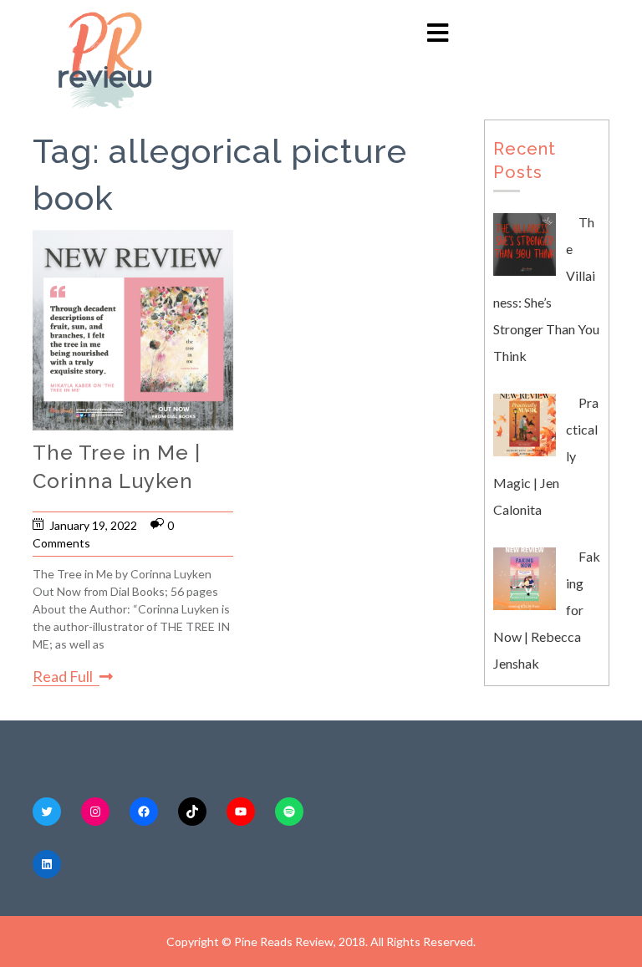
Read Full (63, 676)
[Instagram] (95, 812)
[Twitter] (47, 812)
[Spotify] (289, 812)
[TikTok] (192, 812)
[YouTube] (241, 812)
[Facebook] (144, 812)
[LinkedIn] (47, 864)
